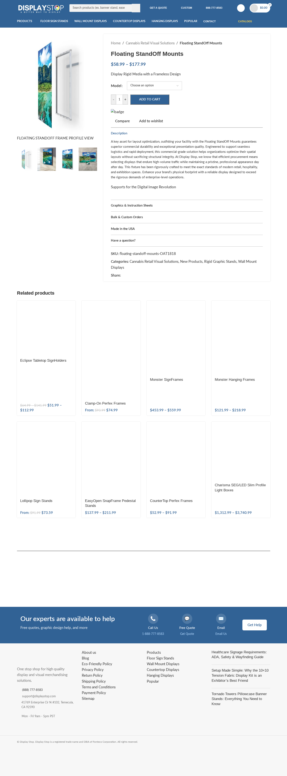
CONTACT (209, 21)
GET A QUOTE (158, 7)
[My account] (240, 8)
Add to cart (149, 99)
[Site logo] (41, 8)
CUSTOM (186, 7)
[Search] (136, 8)
